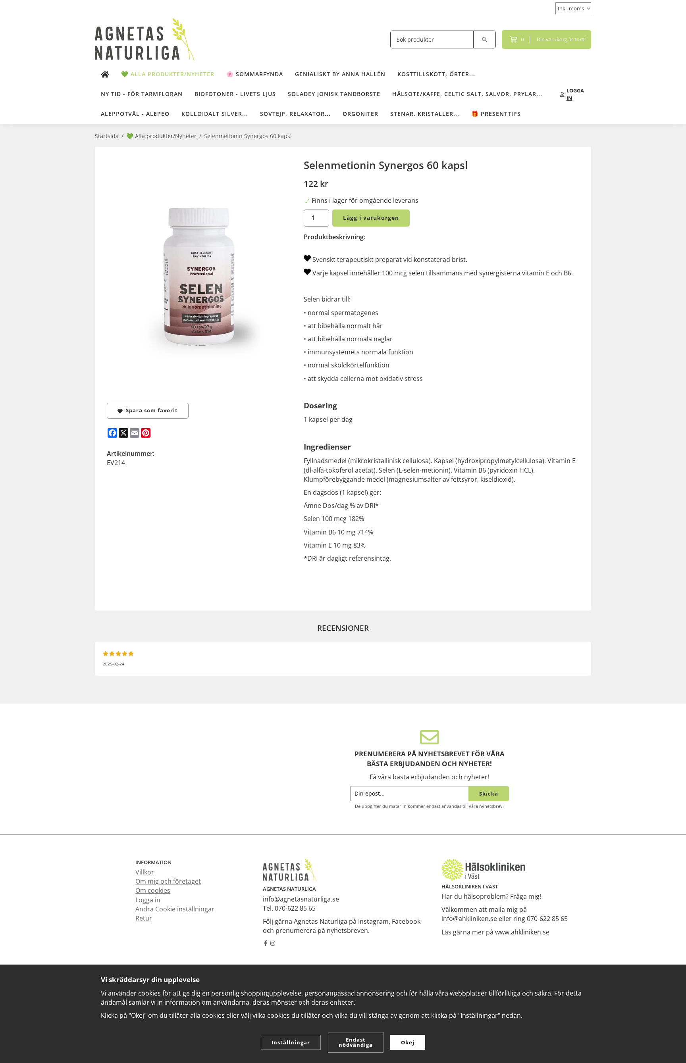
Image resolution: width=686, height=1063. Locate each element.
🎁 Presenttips (496, 113)
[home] (105, 75)
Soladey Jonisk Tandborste (334, 94)
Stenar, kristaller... (424, 113)
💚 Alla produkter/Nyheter (167, 74)
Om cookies (152, 890)
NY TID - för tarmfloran (142, 94)
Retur (143, 918)
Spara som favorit (150, 410)
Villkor (144, 872)
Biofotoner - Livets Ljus (235, 94)
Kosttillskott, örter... (436, 74)
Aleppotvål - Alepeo (135, 113)
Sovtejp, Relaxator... (295, 113)
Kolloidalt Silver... (214, 113)
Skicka (488, 793)
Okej (407, 1042)
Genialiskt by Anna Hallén (340, 74)
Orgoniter (360, 113)
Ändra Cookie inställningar (174, 909)
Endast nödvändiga (356, 1042)
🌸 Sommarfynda (254, 74)
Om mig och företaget (168, 881)
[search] (485, 39)
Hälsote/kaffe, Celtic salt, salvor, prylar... (467, 94)
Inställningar (291, 1042)
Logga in (147, 900)
